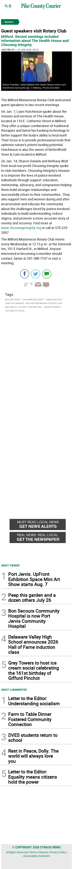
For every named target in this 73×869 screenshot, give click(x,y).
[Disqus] (36, 364)
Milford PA (8, 49)
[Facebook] (24, 273)
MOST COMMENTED (14, 689)
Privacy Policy (58, 852)
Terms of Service (38, 852)
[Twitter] (35, 273)
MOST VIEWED (10, 565)
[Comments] (46, 273)
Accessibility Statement (36, 856)
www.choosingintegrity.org (21, 227)
